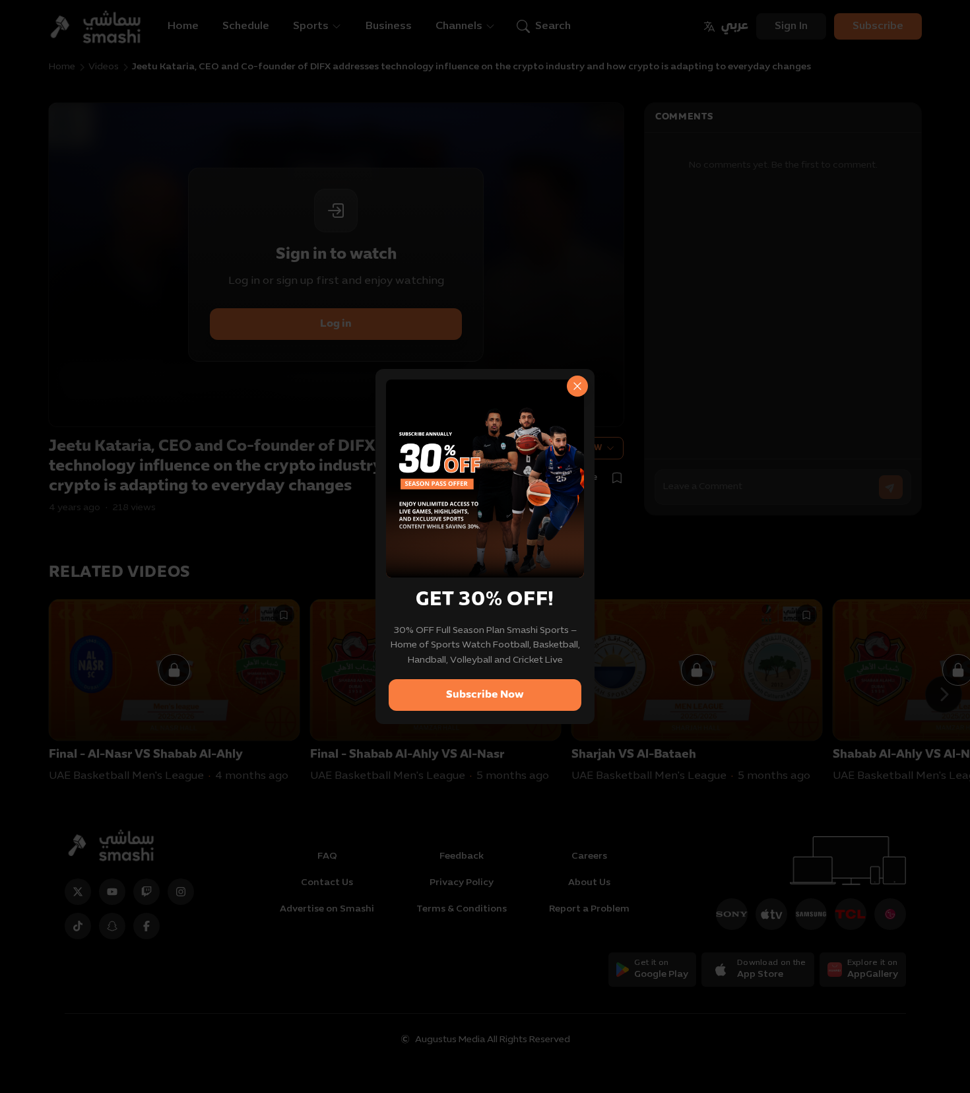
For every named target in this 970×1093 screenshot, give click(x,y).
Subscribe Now (485, 695)
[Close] (577, 386)
